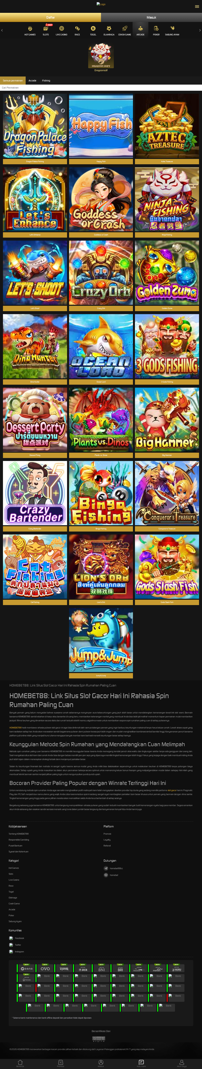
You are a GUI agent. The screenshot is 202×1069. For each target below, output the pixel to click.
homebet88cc (116, 868)
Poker (156, 34)
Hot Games (30, 34)
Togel (93, 34)
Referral (107, 845)
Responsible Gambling (19, 839)
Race (77, 34)
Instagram (19, 951)
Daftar (50, 17)
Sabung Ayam (172, 34)
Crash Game (124, 34)
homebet (114, 875)
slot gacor (172, 790)
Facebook (19, 938)
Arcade (140, 34)
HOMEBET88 (15, 727)
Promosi (107, 833)
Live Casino (61, 34)
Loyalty (107, 839)
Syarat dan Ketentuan (18, 851)
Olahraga (109, 34)
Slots (46, 34)
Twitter (18, 944)
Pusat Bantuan (15, 845)
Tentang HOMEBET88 (19, 833)
